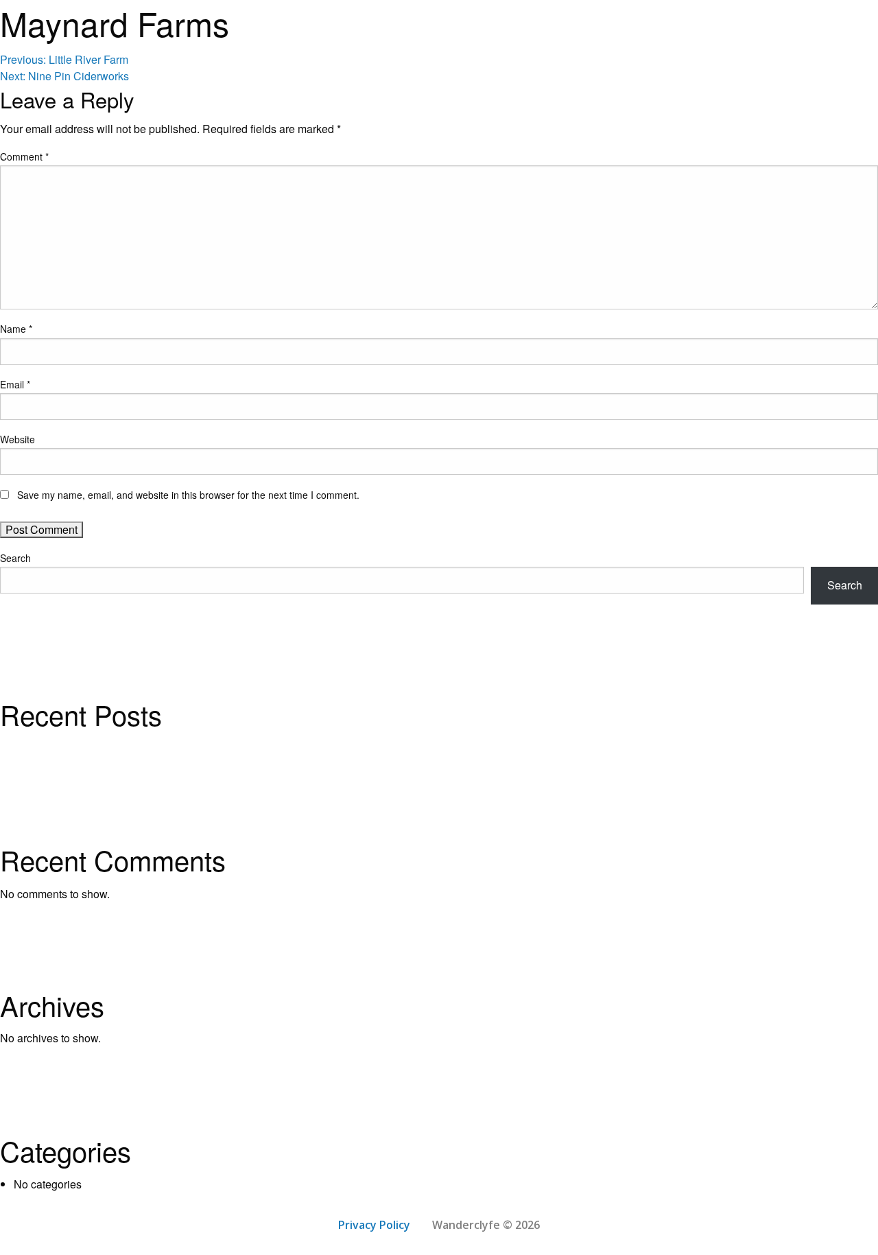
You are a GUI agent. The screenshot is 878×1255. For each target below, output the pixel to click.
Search (15, 558)
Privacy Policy (374, 1224)
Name (16, 329)
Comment (24, 156)
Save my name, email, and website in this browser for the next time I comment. (188, 495)
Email (15, 384)
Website (17, 439)
